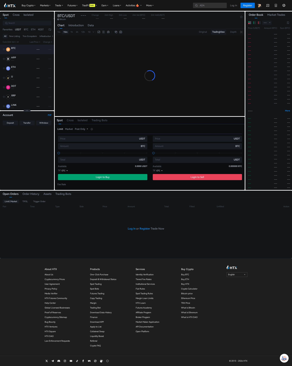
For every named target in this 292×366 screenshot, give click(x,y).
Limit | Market (11, 201)
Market (69, 129)
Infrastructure (46, 36)
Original (203, 32)
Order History (30, 194)
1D (89, 32)
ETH (33, 29)
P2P (49, 115)
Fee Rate (61, 184)
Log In (132, 228)
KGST (41, 29)
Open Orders (10, 194)
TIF (59, 170)
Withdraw (43, 123)
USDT (18, 29)
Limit (60, 129)
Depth (233, 32)
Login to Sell (197, 177)
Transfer (27, 123)
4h (77, 32)
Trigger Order (39, 201)
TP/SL (25, 201)
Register (145, 228)
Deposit (10, 123)
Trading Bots (63, 194)
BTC (26, 29)
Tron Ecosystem (30, 36)
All (5, 36)
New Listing (14, 36)
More (287, 111)
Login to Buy (103, 177)
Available (62, 166)
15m (65, 32)
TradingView (218, 32)
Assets (47, 194)
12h (83, 32)
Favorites (7, 29)
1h (71, 32)
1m (58, 32)
